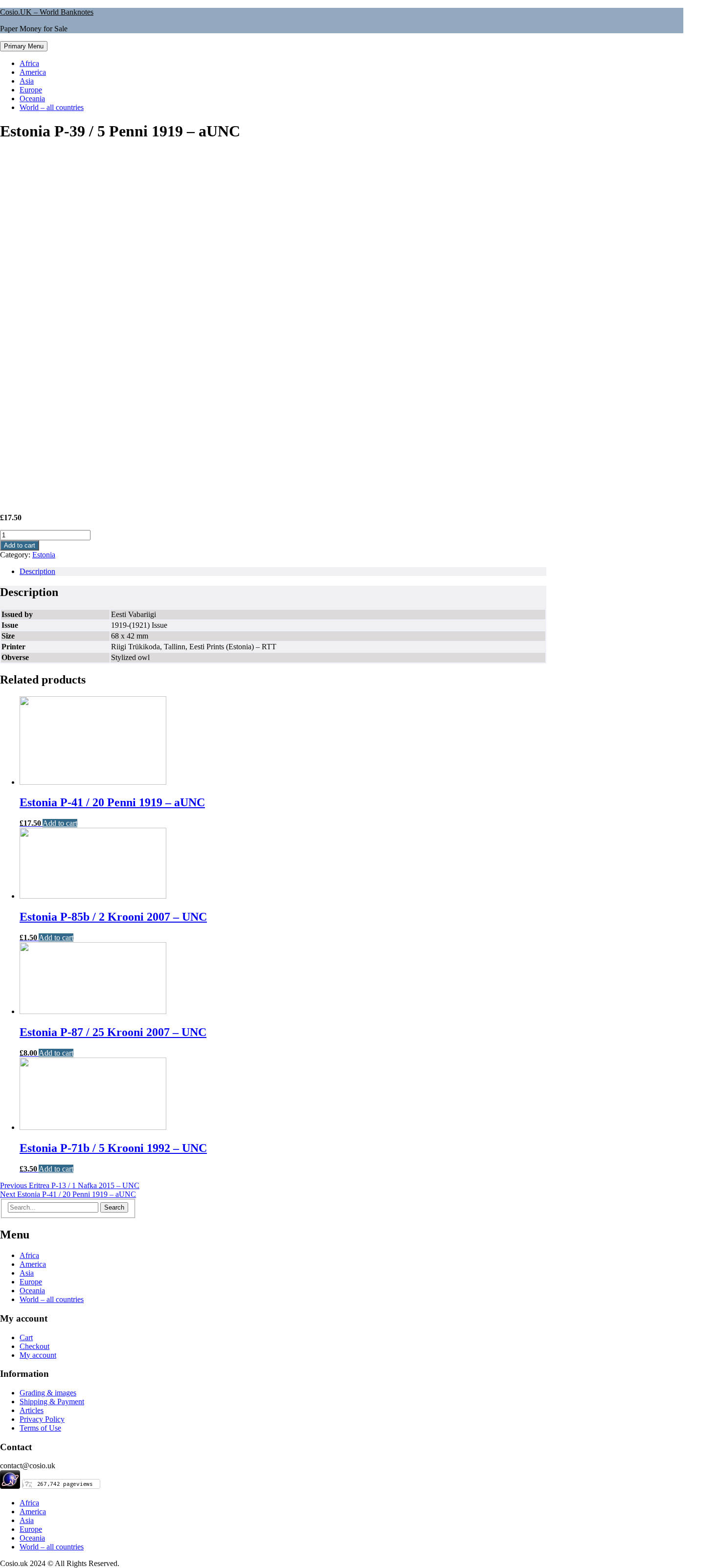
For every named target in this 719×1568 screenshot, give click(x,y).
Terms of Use (40, 1428)
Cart (26, 1337)
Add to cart (19, 545)
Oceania (32, 98)
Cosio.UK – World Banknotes (46, 12)
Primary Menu (24, 46)
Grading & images (48, 1393)
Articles (32, 1410)
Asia (27, 81)
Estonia (43, 555)
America (33, 72)
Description (37, 571)
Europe (31, 90)
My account (38, 1355)
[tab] (283, 571)
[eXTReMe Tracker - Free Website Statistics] (10, 1486)
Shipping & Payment (52, 1401)
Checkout (34, 1346)
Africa (29, 63)
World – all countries (52, 107)
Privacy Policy (42, 1419)
